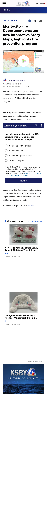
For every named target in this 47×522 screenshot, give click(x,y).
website (30, 205)
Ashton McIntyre (18, 80)
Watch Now (40, 3)
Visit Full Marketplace (34, 221)
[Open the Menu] (4, 3)
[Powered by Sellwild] (38, 361)
